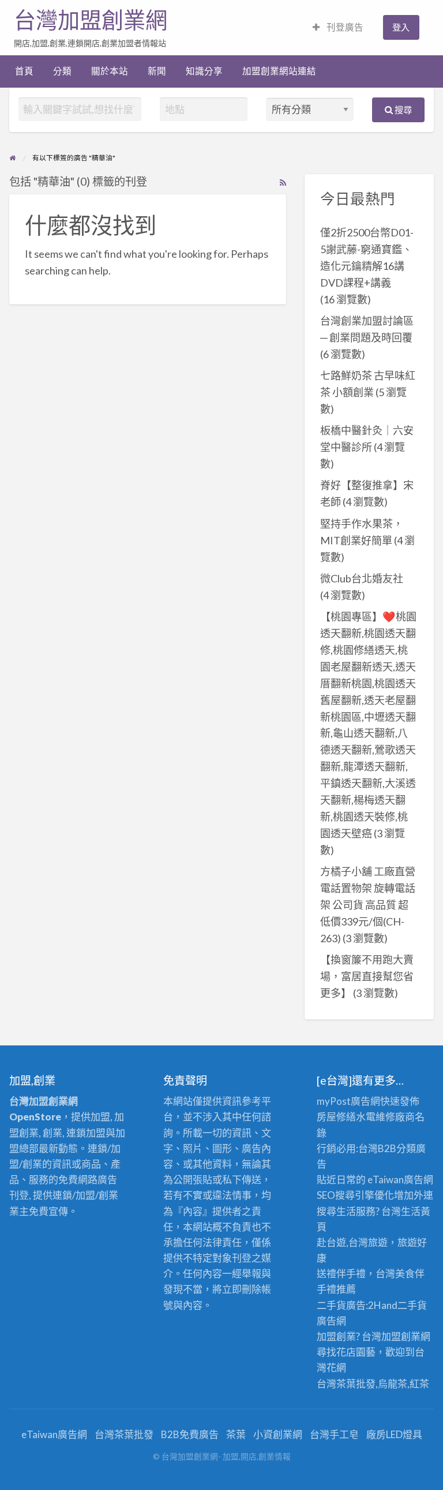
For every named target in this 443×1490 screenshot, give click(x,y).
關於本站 (109, 71)
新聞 (157, 71)
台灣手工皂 (334, 1434)
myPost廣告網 (348, 1101)
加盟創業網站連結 (279, 71)
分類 (62, 71)
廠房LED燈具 (394, 1434)
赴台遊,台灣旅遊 (352, 1242)
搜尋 (402, 109)
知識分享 (204, 71)
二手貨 (412, 1305)
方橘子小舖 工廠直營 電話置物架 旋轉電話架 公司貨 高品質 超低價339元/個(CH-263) (367, 905)
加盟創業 (401, 1336)
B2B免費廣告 (190, 1434)
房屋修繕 (336, 1117)
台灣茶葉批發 (346, 1384)
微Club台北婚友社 (361, 578)
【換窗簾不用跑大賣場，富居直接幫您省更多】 (367, 976)
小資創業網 (277, 1434)
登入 (401, 27)
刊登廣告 (344, 27)
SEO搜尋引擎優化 (355, 1195)
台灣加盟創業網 (90, 20)
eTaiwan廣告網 (400, 1179)
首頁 (24, 71)
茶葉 (236, 1434)
